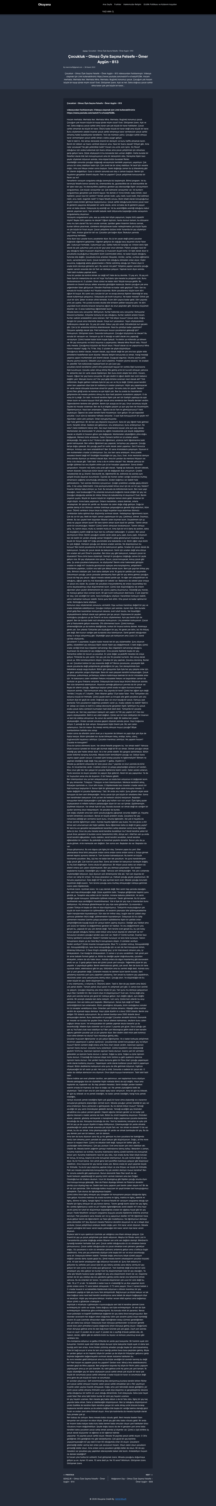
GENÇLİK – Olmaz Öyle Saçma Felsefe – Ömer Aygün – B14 (84, 1478)
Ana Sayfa (107, 4)
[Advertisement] (108, 31)
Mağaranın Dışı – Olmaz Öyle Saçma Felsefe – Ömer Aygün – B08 (132, 1478)
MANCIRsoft (120, 1499)
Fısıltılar (117, 4)
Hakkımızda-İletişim (132, 4)
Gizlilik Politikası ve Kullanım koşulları (160, 4)
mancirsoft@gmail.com (74, 67)
